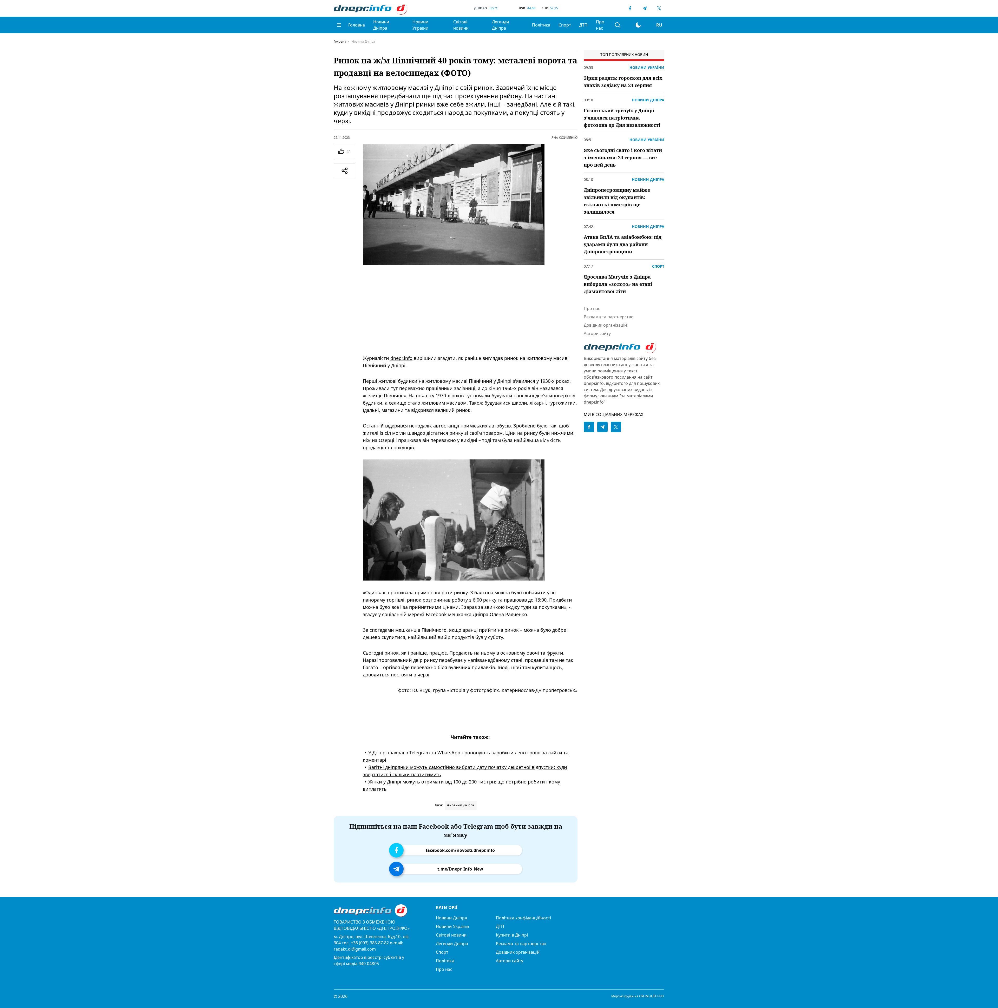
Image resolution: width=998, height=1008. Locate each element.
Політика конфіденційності (523, 918)
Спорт (565, 25)
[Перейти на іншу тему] (638, 25)
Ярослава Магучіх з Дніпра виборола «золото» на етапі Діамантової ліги (618, 284)
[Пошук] (617, 25)
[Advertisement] (470, 309)
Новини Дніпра (381, 25)
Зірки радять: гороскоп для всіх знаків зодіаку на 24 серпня (623, 81)
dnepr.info (401, 358)
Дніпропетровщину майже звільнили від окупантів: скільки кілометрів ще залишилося (617, 201)
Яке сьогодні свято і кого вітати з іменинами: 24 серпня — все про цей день (623, 157)
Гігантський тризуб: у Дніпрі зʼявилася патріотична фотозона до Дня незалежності (622, 117)
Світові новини (461, 25)
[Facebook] (630, 8)
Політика (541, 25)
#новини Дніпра (460, 805)
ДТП (583, 25)
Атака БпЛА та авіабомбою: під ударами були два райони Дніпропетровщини (622, 244)
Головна (356, 25)
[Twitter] (659, 8)
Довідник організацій (605, 325)
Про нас (600, 25)
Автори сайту (597, 333)
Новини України (420, 25)
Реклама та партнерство (609, 317)
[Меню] (339, 25)
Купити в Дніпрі (512, 935)
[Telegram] (644, 8)
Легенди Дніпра (500, 25)
